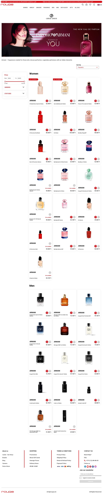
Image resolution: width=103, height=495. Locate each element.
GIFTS (71, 7)
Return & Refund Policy (64, 460)
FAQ (85, 457)
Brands (4, 457)
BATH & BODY (64, 7)
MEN (53, 7)
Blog (3, 460)
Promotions (33, 455)
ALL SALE (77, 7)
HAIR (57, 7)
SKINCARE (38, 7)
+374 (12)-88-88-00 (92, 460)
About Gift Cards (35, 457)
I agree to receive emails (89, 478)
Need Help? (87, 455)
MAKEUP (32, 7)
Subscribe (90, 481)
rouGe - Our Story (7, 455)
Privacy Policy (61, 455)
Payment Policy (61, 463)
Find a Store (6, 466)
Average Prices (34, 460)
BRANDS (25, 7)
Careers (4, 463)
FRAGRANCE (46, 7)
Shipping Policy (61, 457)
